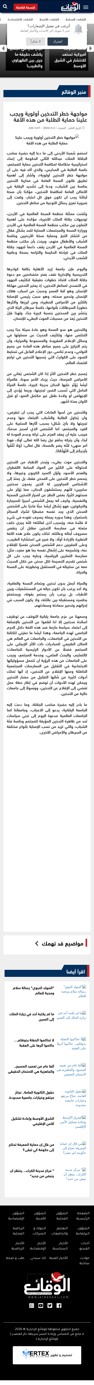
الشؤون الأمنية (40, 1216)
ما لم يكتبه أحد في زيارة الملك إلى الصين (31, 1016)
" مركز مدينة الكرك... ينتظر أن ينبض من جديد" (32, 1172)
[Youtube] (40, 1306)
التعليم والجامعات (59, 1231)
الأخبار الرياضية (17, 1246)
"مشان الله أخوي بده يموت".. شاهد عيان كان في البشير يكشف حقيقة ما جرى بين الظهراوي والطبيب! (34, 50)
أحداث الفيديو (84, 1246)
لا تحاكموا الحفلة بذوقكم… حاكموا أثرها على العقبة (34, 1042)
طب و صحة (15, 1258)
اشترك (57, 41)
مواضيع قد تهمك (62, 943)
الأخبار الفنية (58, 1258)
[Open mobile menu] (87, 7)
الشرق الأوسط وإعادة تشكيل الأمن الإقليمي (32, 1120)
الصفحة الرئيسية (82, 1216)
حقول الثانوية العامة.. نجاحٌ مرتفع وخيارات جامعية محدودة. (31, 1094)
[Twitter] (49, 1306)
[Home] (70, 6)
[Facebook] (59, 1306)
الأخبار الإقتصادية (38, 1246)
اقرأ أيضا (75, 970)
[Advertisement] (47, 781)
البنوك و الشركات (39, 1231)
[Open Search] (5, 6)
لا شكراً (36, 41)
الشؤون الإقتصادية (16, 1216)
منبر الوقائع (74, 91)
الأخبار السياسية (60, 1246)
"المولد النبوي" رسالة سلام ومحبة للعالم (33, 989)
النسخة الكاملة (25, 7)
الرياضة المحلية (18, 1231)
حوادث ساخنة (84, 1261)
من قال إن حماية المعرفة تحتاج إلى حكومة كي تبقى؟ (31, 1146)
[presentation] (3, 48)
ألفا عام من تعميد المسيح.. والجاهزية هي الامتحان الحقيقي (31, 1068)
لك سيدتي (38, 1258)
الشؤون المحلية (62, 1216)
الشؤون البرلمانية (82, 1231)
